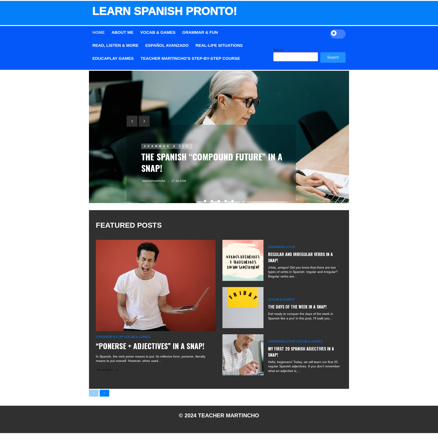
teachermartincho (153, 181)
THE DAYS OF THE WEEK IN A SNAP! (297, 307)
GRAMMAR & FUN (167, 146)
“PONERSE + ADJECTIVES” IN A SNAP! (150, 345)
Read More (149, 193)
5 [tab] (232, 201)
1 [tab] (205, 201)
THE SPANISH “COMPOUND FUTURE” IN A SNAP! (211, 162)
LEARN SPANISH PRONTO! (164, 11)
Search (278, 49)
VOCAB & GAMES (137, 337)
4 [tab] (225, 201)
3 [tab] (219, 201)
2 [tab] (212, 201)
